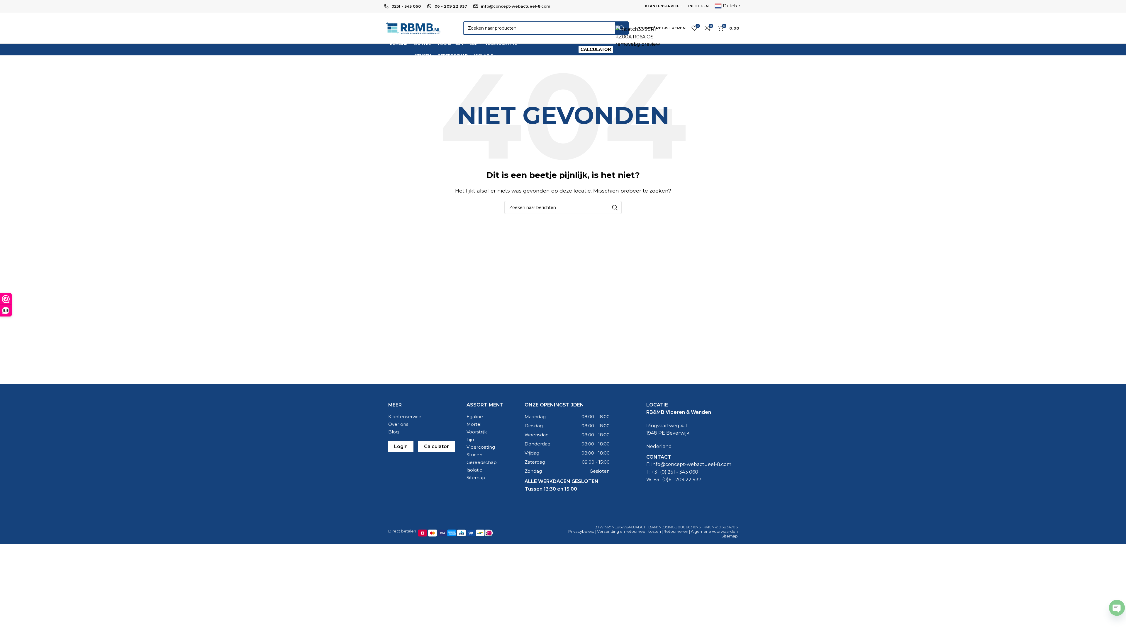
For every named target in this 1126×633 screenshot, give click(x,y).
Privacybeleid (581, 531)
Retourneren (676, 531)
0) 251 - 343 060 (680, 472)
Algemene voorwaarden (714, 531)
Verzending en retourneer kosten (629, 531)
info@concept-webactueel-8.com (515, 6)
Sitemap (729, 536)
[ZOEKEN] (615, 207)
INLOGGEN (698, 6)
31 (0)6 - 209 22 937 (678, 479)
